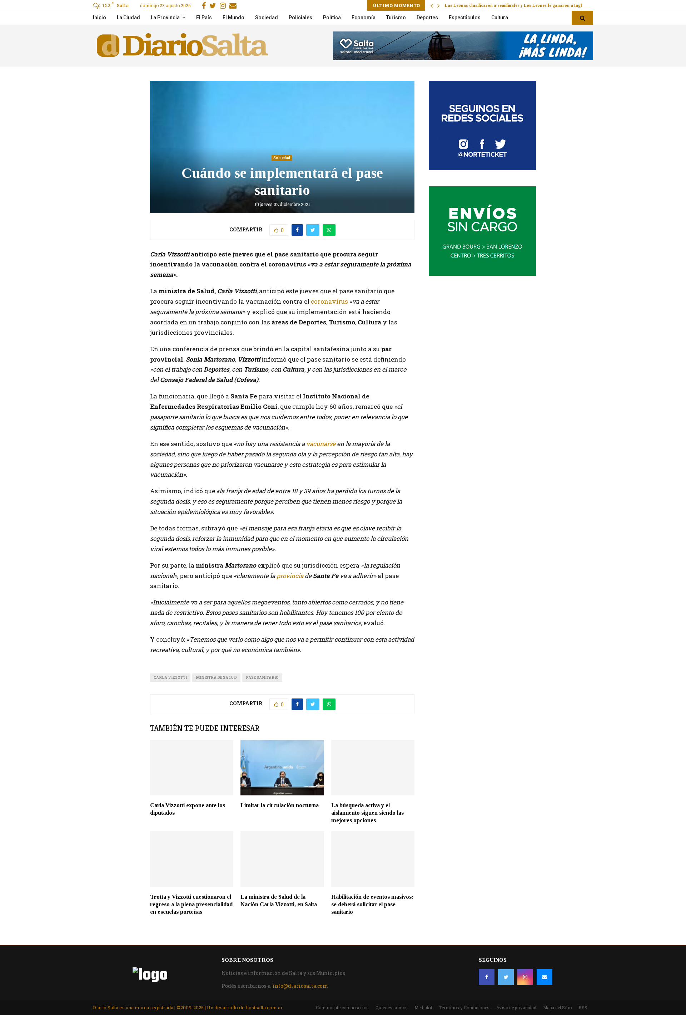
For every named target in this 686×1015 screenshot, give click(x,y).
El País (204, 17)
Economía (364, 17)
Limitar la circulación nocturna (279, 805)
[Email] (544, 977)
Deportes (427, 17)
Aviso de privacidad (516, 1007)
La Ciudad (128, 17)
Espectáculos (465, 17)
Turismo (396, 17)
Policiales (300, 17)
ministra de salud (216, 677)
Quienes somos (392, 1007)
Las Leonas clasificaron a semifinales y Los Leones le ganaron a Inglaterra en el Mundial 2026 (538, 5)
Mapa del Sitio (557, 1007)
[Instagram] (525, 977)
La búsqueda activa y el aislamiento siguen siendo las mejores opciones (367, 812)
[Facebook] (486, 977)
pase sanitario (262, 677)
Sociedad (266, 17)
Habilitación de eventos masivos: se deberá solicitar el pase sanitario (372, 904)
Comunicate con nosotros (342, 1007)
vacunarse (321, 444)
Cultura (499, 17)
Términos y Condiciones (464, 1007)
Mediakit (423, 1007)
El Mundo (233, 17)
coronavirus (329, 301)
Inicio (99, 17)
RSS (582, 1007)
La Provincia (165, 17)
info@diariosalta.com (300, 985)
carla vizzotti (170, 677)
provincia (289, 576)
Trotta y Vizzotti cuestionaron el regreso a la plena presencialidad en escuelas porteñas (191, 904)
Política (332, 17)
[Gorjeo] (506, 977)
